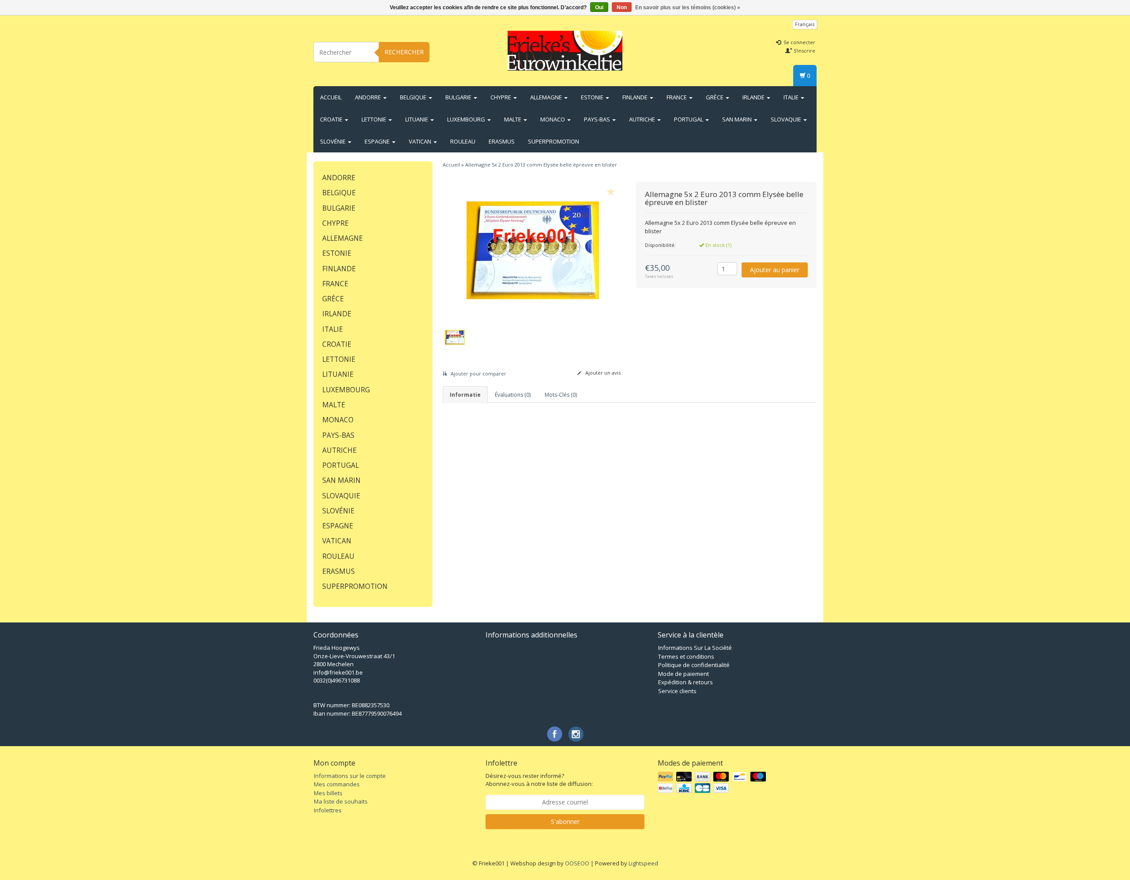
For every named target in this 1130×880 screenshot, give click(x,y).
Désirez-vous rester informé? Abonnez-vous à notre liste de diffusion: (539, 780)
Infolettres (328, 810)
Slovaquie (786, 119)
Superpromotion (553, 141)
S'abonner (565, 821)
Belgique (414, 97)
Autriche (642, 119)
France (677, 97)
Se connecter (798, 42)
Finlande (635, 97)
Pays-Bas (597, 119)
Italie (791, 97)
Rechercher (404, 52)
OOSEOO (577, 863)
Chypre (501, 97)
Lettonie (375, 119)
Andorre (368, 97)
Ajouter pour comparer (477, 373)
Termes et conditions (686, 656)
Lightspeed (643, 863)
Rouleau (462, 141)
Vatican (421, 141)
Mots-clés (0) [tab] (561, 394)
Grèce (715, 97)
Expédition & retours (685, 682)
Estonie (593, 97)
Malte (513, 119)
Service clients (677, 691)
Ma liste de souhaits (341, 801)
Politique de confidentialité (694, 665)
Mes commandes (337, 784)
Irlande (754, 97)
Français (804, 24)
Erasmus (502, 141)
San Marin (737, 119)
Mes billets (328, 793)
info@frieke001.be (338, 672)
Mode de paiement (683, 674)
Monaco (553, 119)
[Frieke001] (565, 51)
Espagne (378, 141)
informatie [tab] (465, 394)
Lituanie (417, 119)
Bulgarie (459, 97)
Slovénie (333, 141)
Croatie (332, 119)
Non (622, 7)
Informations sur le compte (350, 776)
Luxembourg (466, 119)
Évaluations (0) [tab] (513, 394)
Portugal (689, 119)
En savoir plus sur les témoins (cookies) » (687, 7)
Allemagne (546, 97)
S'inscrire (803, 50)
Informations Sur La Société (695, 648)
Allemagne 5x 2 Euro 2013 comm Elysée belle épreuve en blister (541, 164)
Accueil (331, 97)
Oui (599, 7)
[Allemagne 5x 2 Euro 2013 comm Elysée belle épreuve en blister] (533, 250)
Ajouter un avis (602, 372)
